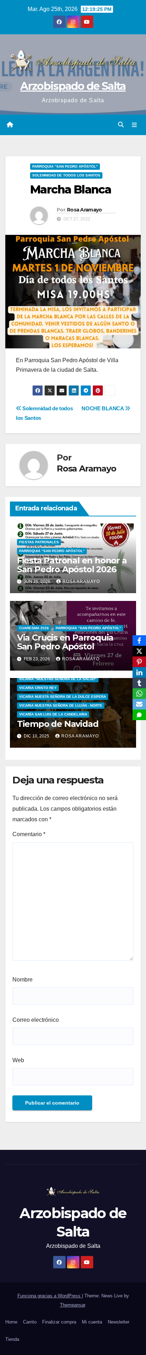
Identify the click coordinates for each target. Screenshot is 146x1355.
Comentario (28, 834)
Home (11, 1322)
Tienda (12, 1339)
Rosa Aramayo (84, 210)
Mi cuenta (92, 1322)
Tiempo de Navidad (58, 724)
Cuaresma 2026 (34, 628)
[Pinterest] (139, 661)
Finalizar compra (59, 1322)
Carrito (29, 1322)
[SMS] (139, 715)
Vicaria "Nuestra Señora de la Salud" (57, 679)
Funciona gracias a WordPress (49, 1295)
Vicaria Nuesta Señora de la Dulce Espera (62, 697)
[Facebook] (139, 640)
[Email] (139, 704)
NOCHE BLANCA (103, 408)
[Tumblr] (139, 683)
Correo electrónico (35, 1020)
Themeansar (72, 1305)
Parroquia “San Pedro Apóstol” (65, 166)
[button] (121, 125)
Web (18, 1060)
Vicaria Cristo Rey (38, 688)
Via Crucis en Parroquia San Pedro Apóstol (65, 642)
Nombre (22, 980)
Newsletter (118, 1322)
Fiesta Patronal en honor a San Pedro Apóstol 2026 (72, 564)
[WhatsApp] (139, 693)
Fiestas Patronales (39, 542)
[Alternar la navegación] (134, 125)
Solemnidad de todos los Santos (66, 175)
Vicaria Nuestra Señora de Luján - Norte (60, 705)
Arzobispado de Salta (72, 86)
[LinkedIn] (139, 672)
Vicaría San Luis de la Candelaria (53, 714)
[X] (139, 651)
